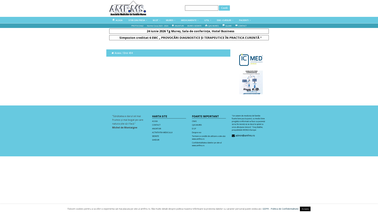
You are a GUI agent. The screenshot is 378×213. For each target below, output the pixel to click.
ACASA (155, 121)
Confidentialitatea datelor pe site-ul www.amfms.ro (207, 144)
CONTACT (156, 125)
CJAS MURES (197, 125)
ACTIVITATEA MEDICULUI (162, 132)
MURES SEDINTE (194, 25)
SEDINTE (155, 136)
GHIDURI (155, 140)
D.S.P (194, 128)
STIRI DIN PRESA (136, 20)
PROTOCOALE (137, 25)
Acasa (118, 53)
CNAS (194, 121)
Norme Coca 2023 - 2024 (157, 25)
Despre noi (196, 132)
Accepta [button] (305, 209)
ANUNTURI (156, 128)
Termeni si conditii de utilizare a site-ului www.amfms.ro (208, 137)
